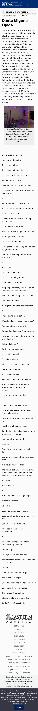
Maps (19, 629)
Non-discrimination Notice (19, 666)
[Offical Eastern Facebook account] (7, 622)
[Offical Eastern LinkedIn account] (15, 622)
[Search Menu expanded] (34, 5)
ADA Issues (19, 633)
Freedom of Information (19, 659)
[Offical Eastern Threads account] (18, 622)
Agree (19, 707)
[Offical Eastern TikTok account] (22, 622)
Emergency (19, 636)
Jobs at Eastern (19, 639)
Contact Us (19, 626)
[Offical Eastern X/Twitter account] (26, 622)
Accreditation (19, 643)
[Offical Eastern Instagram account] (11, 622)
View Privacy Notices (19, 703)
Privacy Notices (19, 653)
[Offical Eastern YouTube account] (30, 622)
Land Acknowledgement (19, 663)
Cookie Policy (19, 649)
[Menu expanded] (29, 5)
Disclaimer (19, 646)
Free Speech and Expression (19, 656)
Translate (26, 673)
